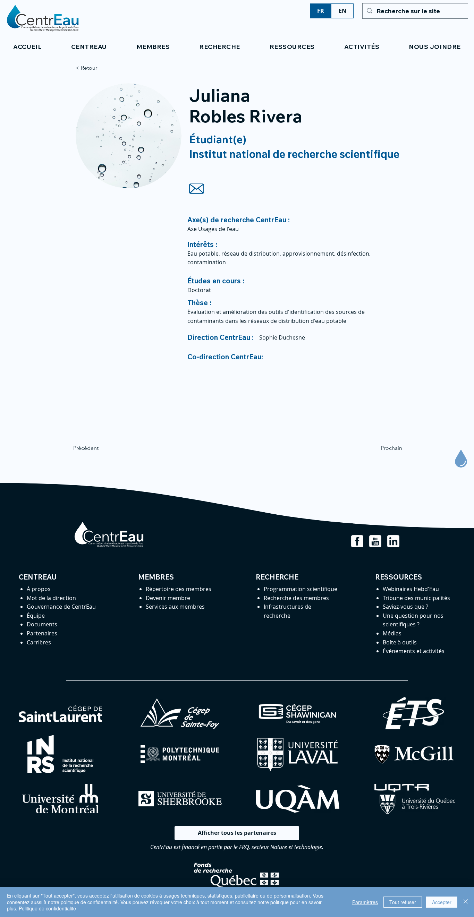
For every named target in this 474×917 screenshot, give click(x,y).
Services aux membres (175, 606)
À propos (39, 589)
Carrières (39, 642)
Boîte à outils (400, 642)
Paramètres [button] (365, 902)
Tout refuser (402, 902)
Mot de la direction (51, 598)
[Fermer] (466, 901)
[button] (89, 46)
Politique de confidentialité (47, 908)
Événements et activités (414, 651)
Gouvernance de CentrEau (61, 606)
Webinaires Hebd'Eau (411, 589)
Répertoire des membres (178, 589)
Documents (42, 624)
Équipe (36, 615)
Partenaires (42, 633)
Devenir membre (168, 598)
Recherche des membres (296, 598)
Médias (392, 633)
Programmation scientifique (300, 589)
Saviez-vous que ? (405, 606)
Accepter (441, 902)
